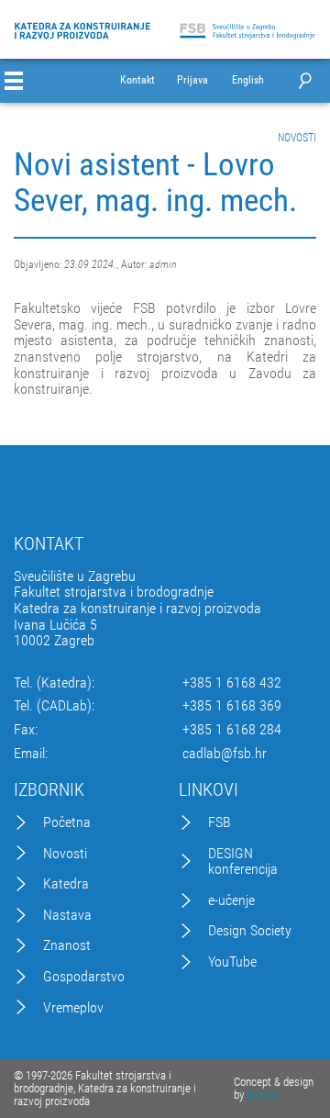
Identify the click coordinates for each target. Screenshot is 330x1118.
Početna (67, 822)
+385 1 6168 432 (231, 683)
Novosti (65, 853)
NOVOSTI (297, 137)
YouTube (232, 962)
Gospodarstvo (84, 976)
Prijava (192, 80)
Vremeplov (73, 1008)
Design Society (250, 930)
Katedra (66, 884)
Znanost (67, 945)
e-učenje (231, 900)
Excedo (263, 1094)
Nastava (67, 915)
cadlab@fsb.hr (224, 753)
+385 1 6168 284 (231, 729)
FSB (219, 822)
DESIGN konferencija (243, 861)
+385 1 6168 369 (231, 706)
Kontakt (137, 80)
